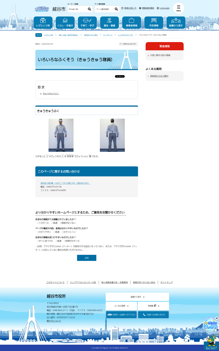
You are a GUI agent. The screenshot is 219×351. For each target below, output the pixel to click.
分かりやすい (45, 231)
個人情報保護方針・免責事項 (114, 282)
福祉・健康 (109, 25)
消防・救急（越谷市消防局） (68, 35)
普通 (55, 222)
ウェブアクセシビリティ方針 (83, 282)
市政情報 (153, 25)
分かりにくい (69, 231)
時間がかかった (73, 240)
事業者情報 (131, 25)
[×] (211, 342)
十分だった (44, 222)
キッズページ (107, 35)
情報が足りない (68, 222)
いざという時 (43, 25)
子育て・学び (87, 25)
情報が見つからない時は (144, 282)
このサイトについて (55, 282)
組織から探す (176, 25)
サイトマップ (166, 282)
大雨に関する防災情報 (160, 55)
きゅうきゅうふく (51, 93)
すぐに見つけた (46, 240)
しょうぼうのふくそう (125, 35)
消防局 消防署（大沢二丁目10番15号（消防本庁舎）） (65, 183)
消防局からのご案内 (91, 35)
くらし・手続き (65, 25)
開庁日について (54, 320)
